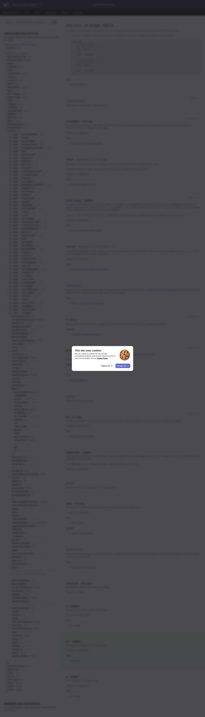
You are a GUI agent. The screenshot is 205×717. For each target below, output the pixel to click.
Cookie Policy (102, 358)
